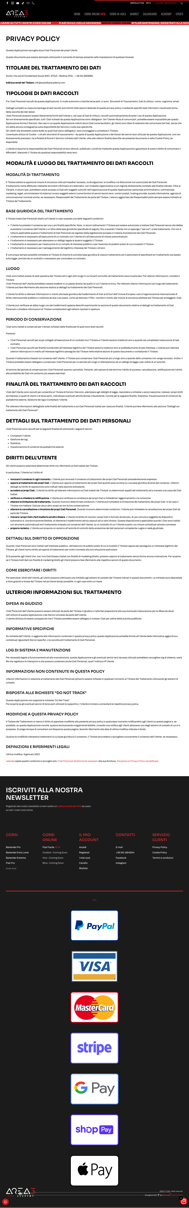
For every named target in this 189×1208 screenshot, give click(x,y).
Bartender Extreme (16, 858)
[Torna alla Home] (17, 14)
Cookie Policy (159, 852)
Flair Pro (10, 863)
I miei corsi (84, 858)
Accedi (82, 847)
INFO (148, 3)
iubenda (10, 761)
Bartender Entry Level (17, 852)
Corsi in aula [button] (118, 14)
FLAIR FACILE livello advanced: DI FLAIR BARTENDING (72, 23)
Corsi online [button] (95, 14)
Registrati (84, 852)
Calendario (150, 14)
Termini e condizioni (162, 858)
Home (77, 14)
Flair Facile (51, 847)
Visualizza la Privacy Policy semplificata (137, 761)
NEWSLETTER (137, 3)
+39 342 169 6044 (125, 852)
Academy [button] (166, 14)
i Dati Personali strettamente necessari (77, 761)
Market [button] (134, 14)
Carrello (83, 863)
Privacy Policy (159, 847)
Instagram (121, 863)
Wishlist (83, 868)
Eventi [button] (179, 14)
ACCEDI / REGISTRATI (166, 3)
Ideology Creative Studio (173, 1195)
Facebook (121, 858)
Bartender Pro (13, 847)
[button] (94, 900)
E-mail (119, 847)
